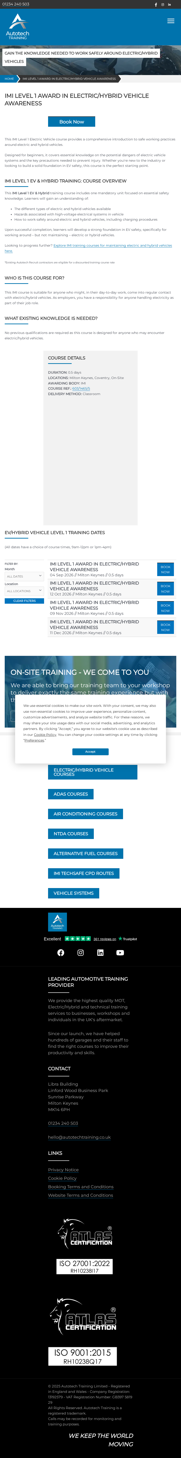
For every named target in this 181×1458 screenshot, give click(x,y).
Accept (90, 751)
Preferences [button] (34, 740)
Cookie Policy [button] (45, 735)
